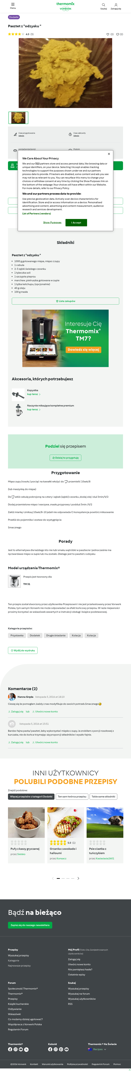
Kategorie (13, 960)
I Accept (76, 222)
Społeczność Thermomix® (23, 988)
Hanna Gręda (25, 696)
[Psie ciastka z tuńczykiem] (105, 822)
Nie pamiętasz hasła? (80, 969)
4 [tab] (72, 878)
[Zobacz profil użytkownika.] (12, 696)
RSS (70, 1003)
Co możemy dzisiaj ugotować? (25, 1019)
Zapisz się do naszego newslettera (30, 925)
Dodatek (35, 635)
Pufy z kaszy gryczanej (25, 849)
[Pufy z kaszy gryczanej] (26, 822)
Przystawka (17, 635)
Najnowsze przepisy (19, 965)
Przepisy (13, 949)
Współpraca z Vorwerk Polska (25, 1024)
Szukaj (72, 982)
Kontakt (34, 1064)
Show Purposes (52, 222)
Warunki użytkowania (52, 1064)
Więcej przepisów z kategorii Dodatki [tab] (31, 796)
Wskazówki (14, 1014)
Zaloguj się (74, 959)
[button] (13, 6)
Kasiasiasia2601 (105, 858)
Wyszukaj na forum (79, 993)
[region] (65, 190)
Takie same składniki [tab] (103, 796)
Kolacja (76, 635)
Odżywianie (15, 1009)
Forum (12, 982)
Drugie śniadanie (56, 635)
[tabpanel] (65, 844)
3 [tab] (67, 878)
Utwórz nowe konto (79, 964)
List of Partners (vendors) (36, 213)
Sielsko (21, 854)
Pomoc (117, 1064)
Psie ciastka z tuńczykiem (97, 851)
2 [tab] (63, 878)
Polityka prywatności (77, 1064)
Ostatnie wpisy (76, 974)
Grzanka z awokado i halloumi (63, 851)
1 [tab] (58, 878)
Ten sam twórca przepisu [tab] (72, 796)
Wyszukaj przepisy (18, 955)
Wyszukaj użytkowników (82, 998)
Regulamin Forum (18, 1029)
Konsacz (61, 858)
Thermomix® (15, 993)
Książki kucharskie (18, 1003)
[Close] (108, 153)
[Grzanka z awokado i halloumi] (65, 822)
